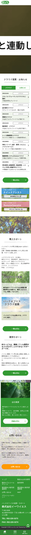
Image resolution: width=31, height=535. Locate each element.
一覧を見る (15, 180)
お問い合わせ (15, 467)
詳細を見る (15, 421)
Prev (2, 272)
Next (28, 272)
